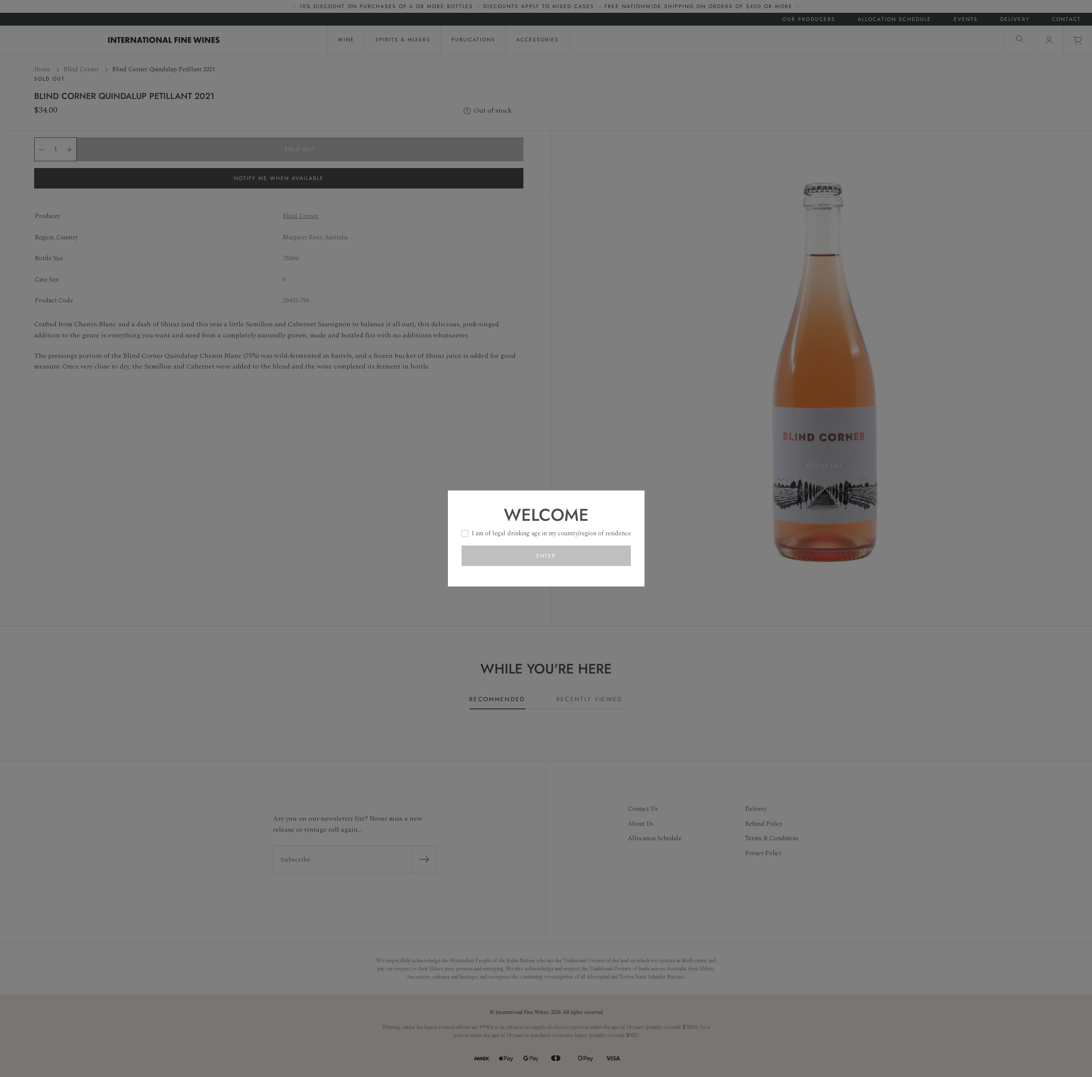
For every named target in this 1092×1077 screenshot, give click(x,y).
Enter (546, 556)
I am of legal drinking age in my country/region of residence (551, 533)
